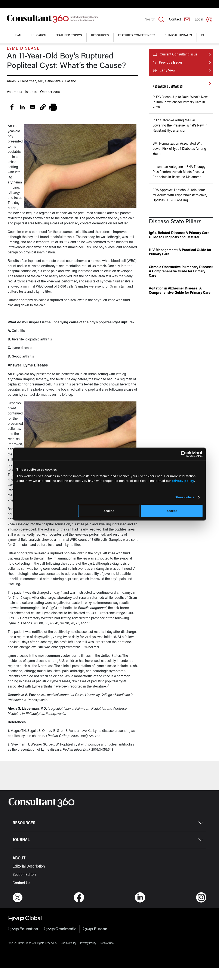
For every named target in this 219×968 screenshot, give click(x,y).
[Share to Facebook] (12, 107)
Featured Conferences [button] (136, 35)
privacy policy (183, 481)
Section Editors (25, 874)
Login (199, 19)
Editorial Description (29, 866)
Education (38, 35)
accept (172, 511)
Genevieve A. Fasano (60, 81)
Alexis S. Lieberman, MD (25, 81)
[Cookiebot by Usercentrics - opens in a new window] (184, 454)
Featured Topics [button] (68, 35)
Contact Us (21, 882)
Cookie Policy (68, 943)
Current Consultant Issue (178, 54)
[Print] (53, 107)
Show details (184, 497)
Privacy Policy (88, 943)
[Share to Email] (32, 107)
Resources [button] (100, 35)
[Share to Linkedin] (22, 107)
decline (109, 511)
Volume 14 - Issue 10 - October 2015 (33, 91)
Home (18, 35)
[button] (42, 107)
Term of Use (107, 943)
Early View (167, 70)
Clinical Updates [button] (178, 35)
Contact (175, 19)
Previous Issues (171, 62)
